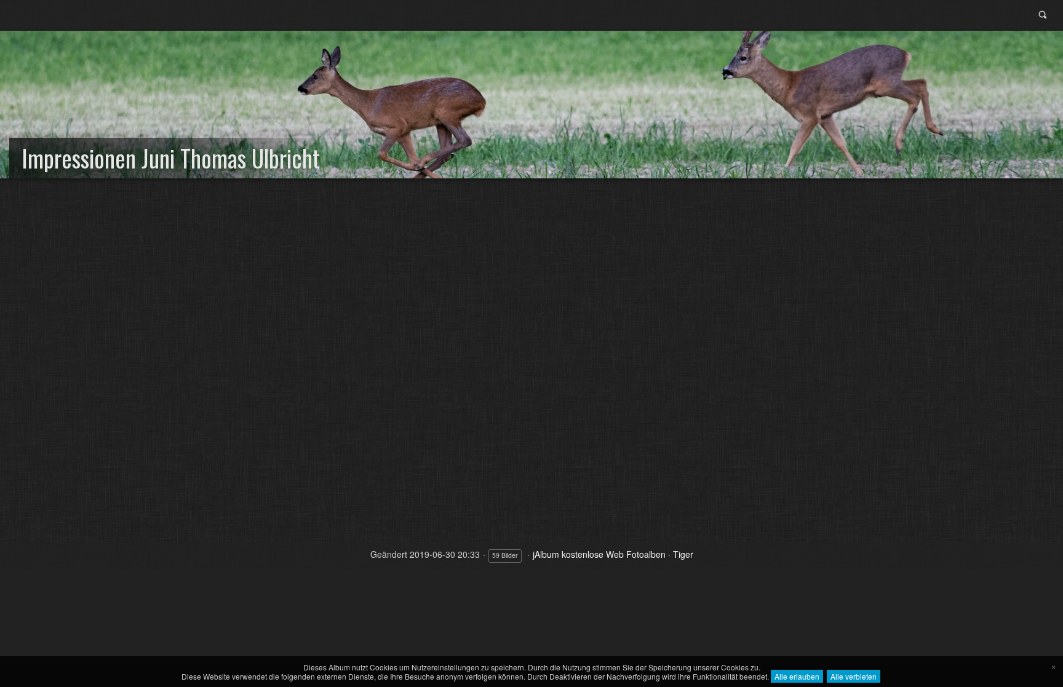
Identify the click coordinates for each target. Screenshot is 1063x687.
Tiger (683, 554)
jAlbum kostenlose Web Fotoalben (599, 554)
